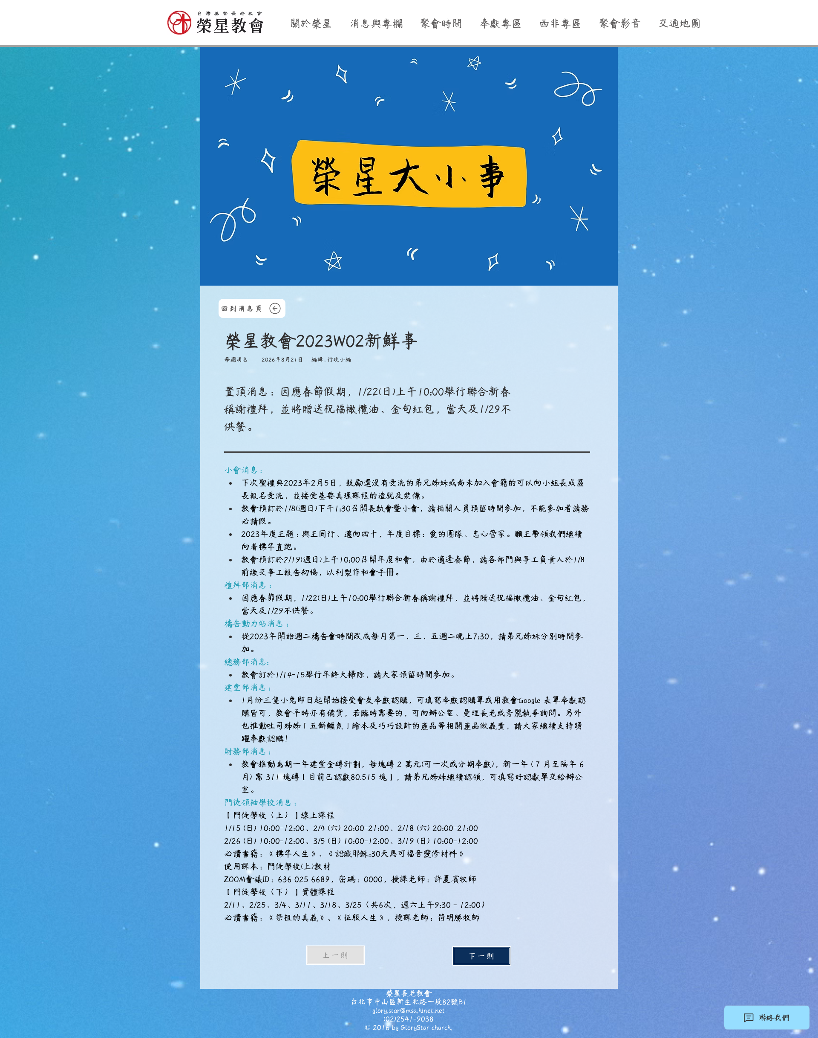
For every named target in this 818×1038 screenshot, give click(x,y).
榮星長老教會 (409, 993)
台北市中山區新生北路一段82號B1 (408, 1002)
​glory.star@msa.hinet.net (408, 1010)
